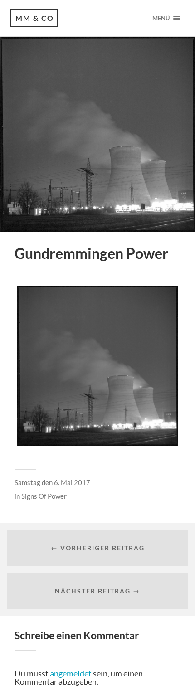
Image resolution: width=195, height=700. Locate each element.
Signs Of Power (44, 496)
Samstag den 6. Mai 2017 (52, 482)
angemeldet (71, 673)
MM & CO (34, 18)
